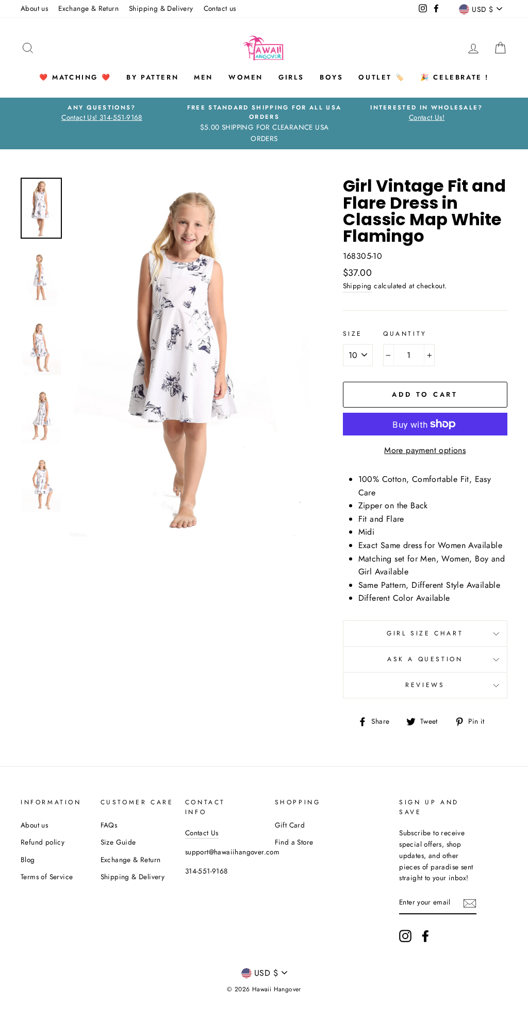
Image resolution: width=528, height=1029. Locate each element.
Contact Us (202, 833)
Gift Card (290, 825)
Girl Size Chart (425, 633)
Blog (28, 859)
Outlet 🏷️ (381, 77)
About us (34, 8)
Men (203, 77)
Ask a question (425, 659)
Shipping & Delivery (161, 8)
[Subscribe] (469, 903)
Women (245, 77)
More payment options (425, 450)
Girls (291, 77)
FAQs (109, 825)
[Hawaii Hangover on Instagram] (405, 936)
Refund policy (42, 842)
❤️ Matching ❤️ (75, 77)
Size (352, 333)
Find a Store (294, 842)
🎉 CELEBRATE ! (454, 77)
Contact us (220, 8)
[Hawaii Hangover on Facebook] (425, 936)
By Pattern (152, 77)
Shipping (357, 285)
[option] (102, 113)
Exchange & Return (88, 8)
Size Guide (118, 842)
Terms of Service (47, 876)
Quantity (405, 333)
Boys (331, 77)
